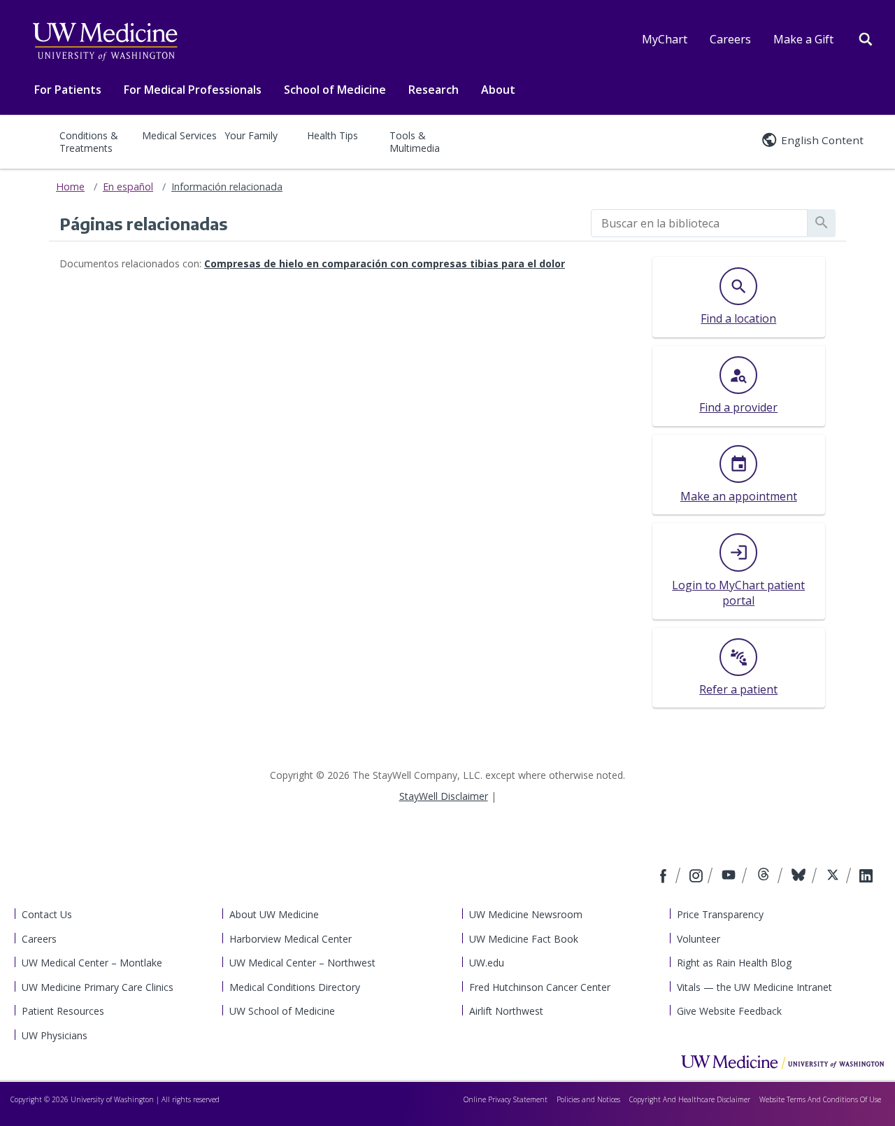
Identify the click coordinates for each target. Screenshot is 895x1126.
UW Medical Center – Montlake (92, 962)
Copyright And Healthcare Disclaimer (689, 1099)
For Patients (67, 89)
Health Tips (332, 135)
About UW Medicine (274, 914)
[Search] (866, 37)
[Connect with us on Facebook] (665, 877)
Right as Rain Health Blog (734, 962)
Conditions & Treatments (88, 142)
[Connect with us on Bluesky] (800, 877)
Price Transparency (720, 914)
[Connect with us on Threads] (765, 877)
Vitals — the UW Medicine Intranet (754, 987)
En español (128, 186)
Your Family (251, 135)
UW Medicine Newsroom (525, 914)
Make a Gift (803, 39)
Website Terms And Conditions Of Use (820, 1099)
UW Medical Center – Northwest (302, 962)
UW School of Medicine (282, 1011)
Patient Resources (63, 1011)
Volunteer (698, 938)
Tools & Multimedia (414, 142)
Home (70, 186)
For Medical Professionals (193, 89)
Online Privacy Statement (505, 1099)
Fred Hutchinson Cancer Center (539, 987)
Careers (730, 39)
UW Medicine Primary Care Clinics (97, 987)
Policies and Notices (588, 1099)
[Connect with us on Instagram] (697, 877)
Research (433, 89)
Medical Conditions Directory (294, 987)
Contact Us (47, 914)
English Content (822, 140)
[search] (699, 223)
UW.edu (486, 962)
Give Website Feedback (729, 1011)
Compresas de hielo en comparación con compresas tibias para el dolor (384, 263)
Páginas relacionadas (143, 223)
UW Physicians (54, 1035)
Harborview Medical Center (290, 938)
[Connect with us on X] (834, 877)
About (498, 89)
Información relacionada (226, 186)
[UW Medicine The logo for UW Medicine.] (104, 42)
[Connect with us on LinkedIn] (866, 877)
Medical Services (179, 135)
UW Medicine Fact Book (523, 938)
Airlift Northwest (506, 1011)
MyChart (664, 39)
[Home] (782, 1061)
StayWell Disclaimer (443, 796)
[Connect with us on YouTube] (730, 877)
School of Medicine (335, 89)
